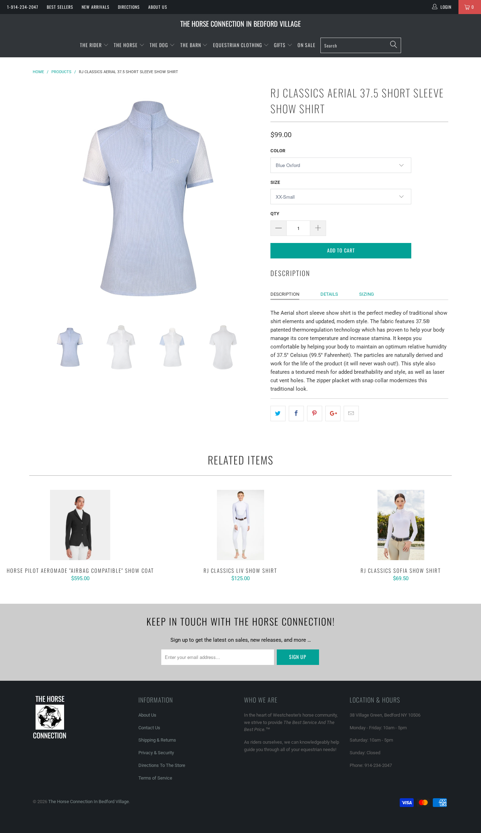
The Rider (91, 45)
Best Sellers (60, 7)
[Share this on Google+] (333, 413)
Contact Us (149, 727)
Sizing (366, 294)
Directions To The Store (161, 765)
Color (277, 150)
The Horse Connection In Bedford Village (240, 23)
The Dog (159, 45)
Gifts (280, 45)
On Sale (307, 45)
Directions (129, 7)
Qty (274, 213)
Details (329, 294)
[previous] (45, 198)
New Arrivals (96, 7)
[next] (251, 198)
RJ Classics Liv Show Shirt (240, 525)
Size (275, 182)
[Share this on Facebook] (296, 413)
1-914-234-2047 (22, 7)
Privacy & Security (156, 752)
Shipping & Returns (157, 740)
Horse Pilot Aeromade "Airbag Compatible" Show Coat (80, 525)
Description (284, 294)
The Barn (190, 45)
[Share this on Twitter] (278, 413)
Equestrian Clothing (238, 45)
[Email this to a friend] (351, 413)
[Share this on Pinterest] (314, 413)
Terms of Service (155, 778)
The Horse (126, 45)
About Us (157, 7)
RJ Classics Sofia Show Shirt (401, 525)
